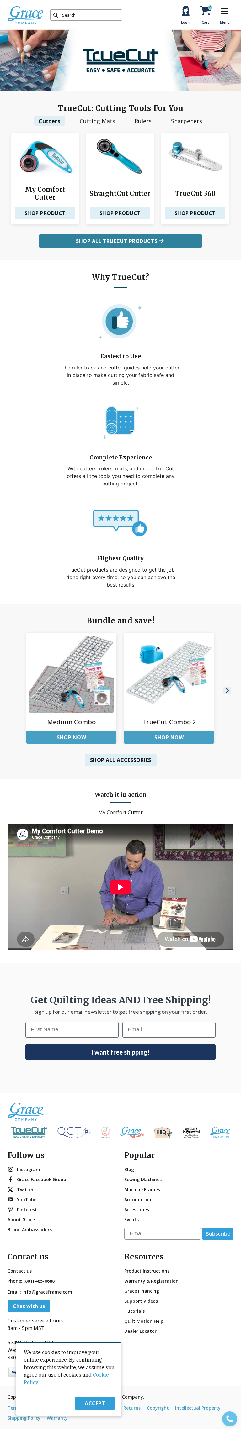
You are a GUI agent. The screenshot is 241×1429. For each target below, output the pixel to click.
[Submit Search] (55, 15)
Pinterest (27, 1209)
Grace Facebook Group (41, 1179)
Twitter (25, 1189)
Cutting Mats (97, 121)
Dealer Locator (140, 1331)
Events (131, 1219)
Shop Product (45, 213)
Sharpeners (186, 121)
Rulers (143, 121)
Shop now (71, 737)
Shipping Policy (24, 1418)
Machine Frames (142, 1189)
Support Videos (141, 1301)
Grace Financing (141, 1291)
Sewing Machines (143, 1179)
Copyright (158, 1408)
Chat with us (29, 1306)
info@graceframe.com (47, 1292)
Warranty (57, 1418)
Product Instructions (146, 1271)
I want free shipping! (120, 1052)
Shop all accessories (120, 759)
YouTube (26, 1199)
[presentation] (227, 690)
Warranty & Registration (151, 1281)
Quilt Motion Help (143, 1321)
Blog (129, 1169)
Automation (137, 1199)
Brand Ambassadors (30, 1230)
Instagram (28, 1169)
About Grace (21, 1219)
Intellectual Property (198, 1408)
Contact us (20, 1271)
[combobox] (86, 15)
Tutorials (134, 1311)
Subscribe (217, 1234)
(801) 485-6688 (39, 1281)
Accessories (136, 1209)
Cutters (49, 121)
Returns (132, 1408)
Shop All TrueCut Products (117, 241)
